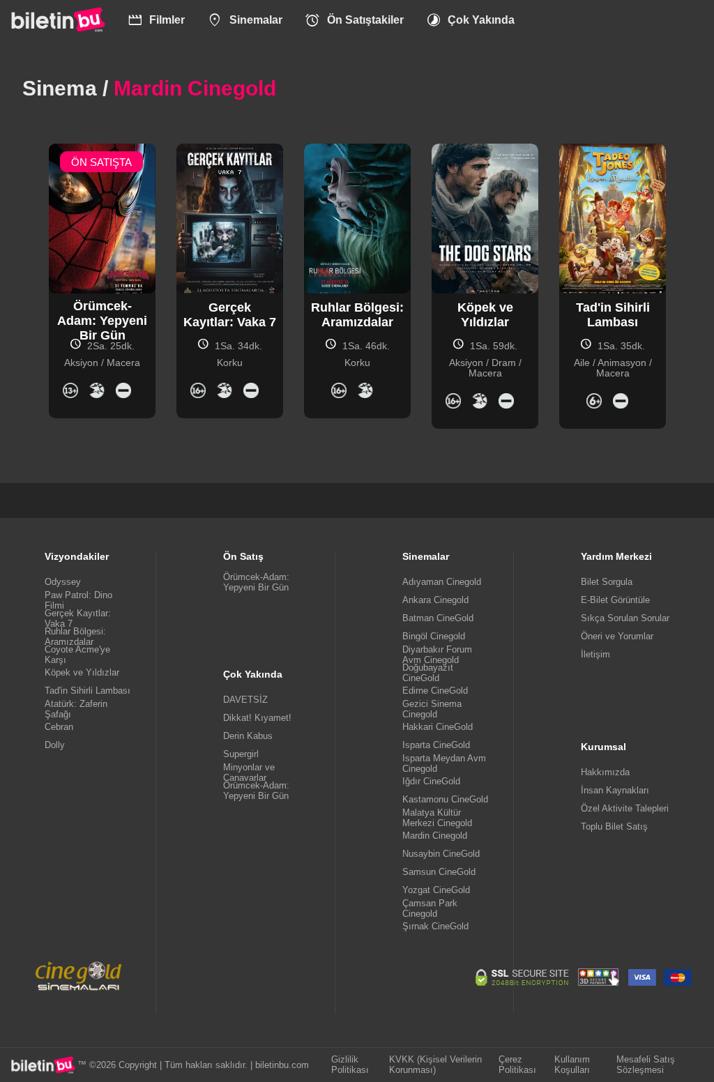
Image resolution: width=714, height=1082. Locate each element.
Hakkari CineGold (437, 727)
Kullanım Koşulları (572, 1064)
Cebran (59, 727)
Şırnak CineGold (435, 926)
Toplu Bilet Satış (614, 826)
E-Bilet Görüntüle (615, 600)
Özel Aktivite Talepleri (625, 808)
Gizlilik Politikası (350, 1064)
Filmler (156, 20)
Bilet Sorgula (606, 582)
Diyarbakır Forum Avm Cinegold (437, 655)
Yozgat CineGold (436, 890)
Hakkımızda (605, 772)
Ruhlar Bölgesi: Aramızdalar (75, 636)
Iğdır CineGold (431, 781)
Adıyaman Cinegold (441, 582)
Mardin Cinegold (434, 835)
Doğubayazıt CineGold (427, 673)
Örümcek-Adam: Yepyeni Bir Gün (256, 582)
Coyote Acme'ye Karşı (77, 655)
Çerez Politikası (517, 1064)
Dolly (55, 745)
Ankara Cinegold (435, 600)
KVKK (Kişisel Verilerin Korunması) (435, 1064)
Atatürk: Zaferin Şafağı (76, 709)
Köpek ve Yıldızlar (82, 672)
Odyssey (63, 582)
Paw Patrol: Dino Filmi (78, 600)
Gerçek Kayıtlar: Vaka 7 (78, 618)
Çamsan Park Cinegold (429, 908)
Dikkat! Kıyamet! (257, 718)
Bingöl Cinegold (433, 636)
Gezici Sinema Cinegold (432, 709)
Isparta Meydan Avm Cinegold (444, 763)
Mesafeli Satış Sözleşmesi (645, 1064)
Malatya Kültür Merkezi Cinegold (437, 818)
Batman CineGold (437, 618)
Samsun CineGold (439, 872)
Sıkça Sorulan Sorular (625, 618)
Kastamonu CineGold (445, 799)
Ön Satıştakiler (354, 20)
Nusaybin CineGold (441, 853)
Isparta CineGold (436, 745)
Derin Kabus (248, 736)
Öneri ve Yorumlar (617, 636)
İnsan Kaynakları (615, 790)
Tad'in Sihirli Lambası (87, 690)
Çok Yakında (470, 20)
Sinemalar (244, 20)
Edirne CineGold (435, 690)
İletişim (595, 654)
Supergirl (241, 754)
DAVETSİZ (245, 699)
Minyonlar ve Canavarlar (249, 772)
